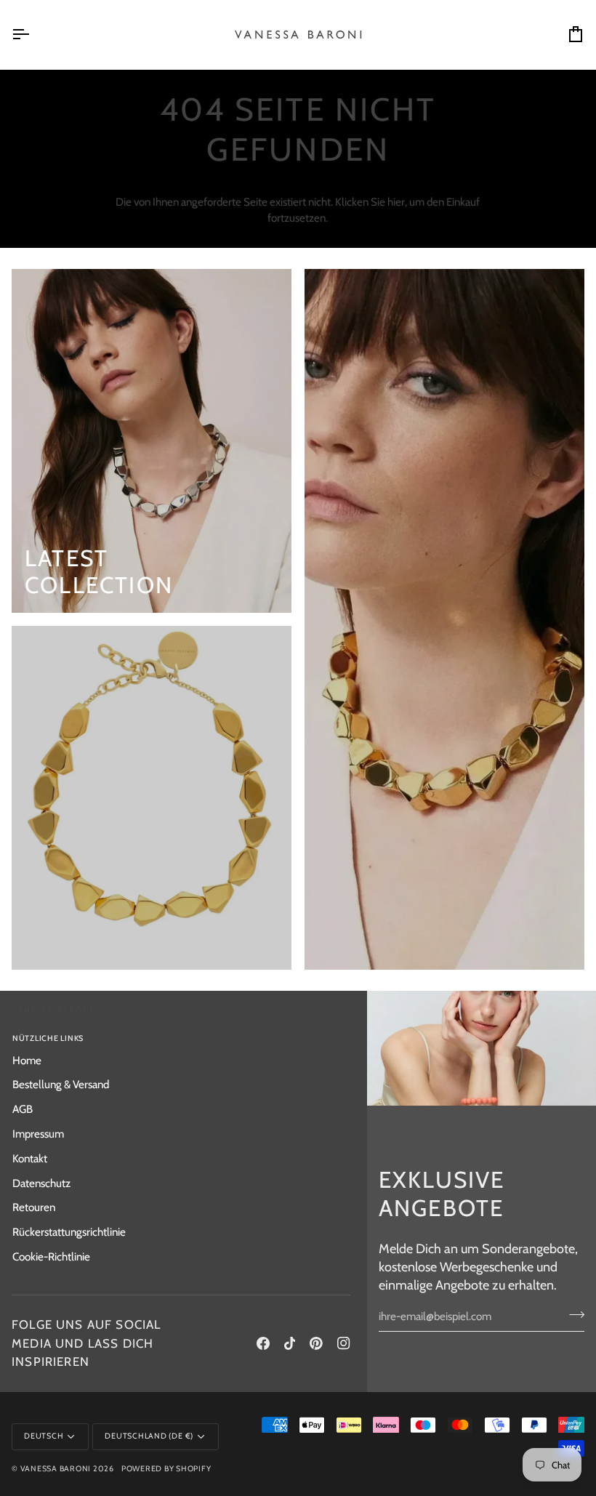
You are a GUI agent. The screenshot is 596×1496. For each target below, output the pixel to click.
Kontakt (29, 1158)
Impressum (38, 1134)
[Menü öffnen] (33, 34)
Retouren (33, 1207)
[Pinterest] (316, 1343)
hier (396, 202)
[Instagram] (343, 1343)
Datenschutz (41, 1183)
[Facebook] (263, 1343)
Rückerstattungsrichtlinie (69, 1232)
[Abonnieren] (572, 1314)
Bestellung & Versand (60, 1084)
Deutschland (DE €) (149, 1436)
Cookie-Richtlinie (51, 1256)
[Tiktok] (290, 1343)
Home (26, 1060)
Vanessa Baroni (56, 1468)
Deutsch (43, 1436)
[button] (269, 1036)
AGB (22, 1109)
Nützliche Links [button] (48, 1038)
